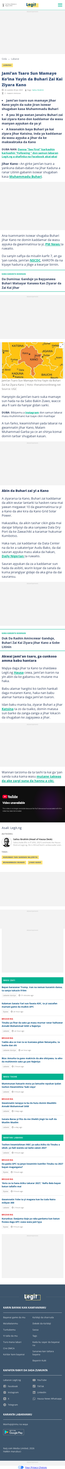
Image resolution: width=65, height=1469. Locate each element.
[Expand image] (61, 345)
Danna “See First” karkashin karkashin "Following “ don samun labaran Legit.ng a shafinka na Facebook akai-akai (30, 152)
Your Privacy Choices (36, 1467)
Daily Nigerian (13, 556)
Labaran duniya (9, 995)
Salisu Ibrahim (38, 90)
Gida (4, 58)
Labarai (15, 58)
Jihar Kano (35, 862)
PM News (53, 244)
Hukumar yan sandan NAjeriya (20, 857)
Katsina (8, 709)
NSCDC (35, 260)
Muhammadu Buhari (25, 176)
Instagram (32, 412)
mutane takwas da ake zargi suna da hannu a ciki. (31, 778)
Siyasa (5, 1012)
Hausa (19, 672)
